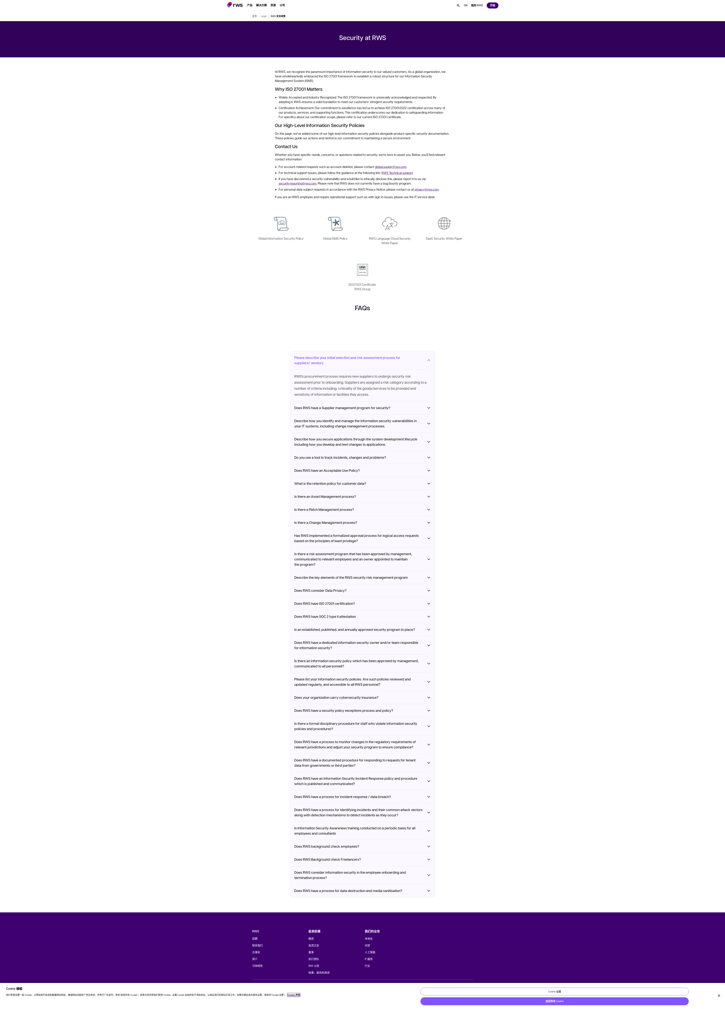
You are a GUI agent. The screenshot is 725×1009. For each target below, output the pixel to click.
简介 (255, 959)
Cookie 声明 (294, 995)
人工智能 (370, 952)
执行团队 (314, 959)
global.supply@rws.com (390, 167)
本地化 (369, 938)
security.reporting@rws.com (297, 183)
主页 (254, 16)
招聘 (255, 938)
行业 (367, 965)
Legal (264, 16)
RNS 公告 (314, 965)
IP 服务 (369, 959)
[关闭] (719, 995)
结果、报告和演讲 (319, 972)
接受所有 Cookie (555, 1001)
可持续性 (257, 965)
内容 (367, 945)
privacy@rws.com (427, 189)
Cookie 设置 (554, 991)
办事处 (256, 952)
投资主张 (314, 945)
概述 (311, 938)
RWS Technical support (397, 173)
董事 (311, 952)
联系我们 (257, 945)
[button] (235, 5)
